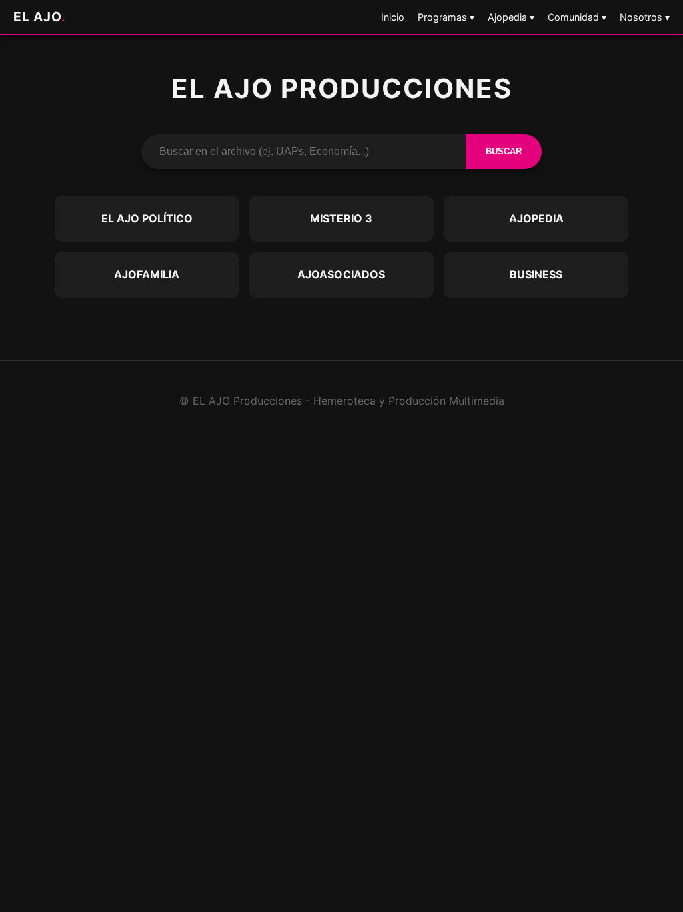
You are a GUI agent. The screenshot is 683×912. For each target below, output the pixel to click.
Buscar (504, 151)
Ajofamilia (146, 274)
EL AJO (39, 17)
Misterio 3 (341, 218)
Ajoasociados (341, 274)
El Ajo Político (147, 218)
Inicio (392, 17)
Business (536, 274)
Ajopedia (536, 218)
